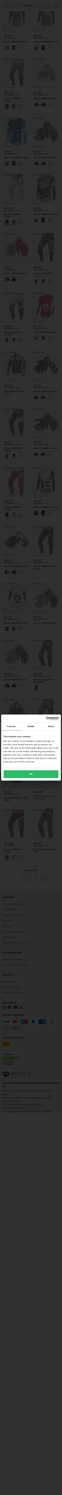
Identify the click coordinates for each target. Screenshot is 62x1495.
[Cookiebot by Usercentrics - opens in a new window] (46, 718)
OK (31, 774)
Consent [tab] (11, 726)
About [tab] (51, 726)
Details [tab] (31, 726)
